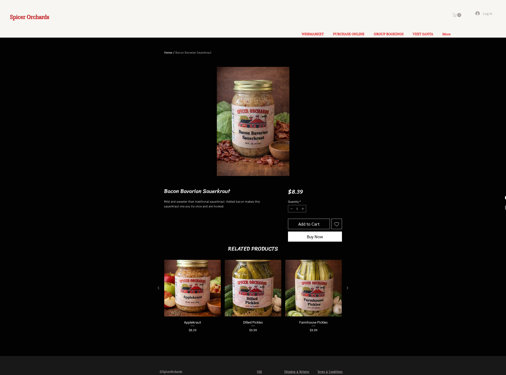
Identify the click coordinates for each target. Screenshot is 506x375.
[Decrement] (291, 208)
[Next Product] (347, 288)
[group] (253, 296)
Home (168, 52)
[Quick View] (192, 288)
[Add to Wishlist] (336, 224)
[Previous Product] (158, 288)
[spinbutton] (297, 208)
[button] (457, 15)
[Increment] (303, 208)
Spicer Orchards (29, 17)
